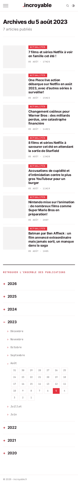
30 (23, 370)
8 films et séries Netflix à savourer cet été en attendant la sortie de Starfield (50, 147)
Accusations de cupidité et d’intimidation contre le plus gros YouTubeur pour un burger (50, 177)
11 (64, 383)
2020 (12, 453)
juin (13, 414)
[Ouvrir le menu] (5, 5)
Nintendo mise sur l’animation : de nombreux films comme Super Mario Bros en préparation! (51, 208)
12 (56, 383)
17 (14, 383)
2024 (12, 309)
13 (48, 383)
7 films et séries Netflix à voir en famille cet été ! (50, 54)
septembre (17, 355)
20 (48, 377)
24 (14, 377)
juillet (16, 406)
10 (14, 390)
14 (39, 383)
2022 (12, 427)
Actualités (38, 47)
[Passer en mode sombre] (73, 5)
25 (64, 370)
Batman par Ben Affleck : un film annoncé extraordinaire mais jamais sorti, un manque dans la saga (51, 239)
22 (31, 377)
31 (14, 370)
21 (39, 377)
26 (56, 370)
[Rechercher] (67, 5)
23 (23, 377)
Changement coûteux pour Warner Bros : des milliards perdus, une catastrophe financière (49, 117)
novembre (16, 339)
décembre (16, 331)
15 (31, 383)
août (13, 363)
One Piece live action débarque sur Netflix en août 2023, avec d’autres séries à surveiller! (50, 86)
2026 (12, 284)
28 (39, 370)
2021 (12, 440)
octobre (16, 347)
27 (48, 370)
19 (56, 377)
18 (64, 377)
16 (23, 383)
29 (31, 370)
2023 (12, 322)
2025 (12, 296)
